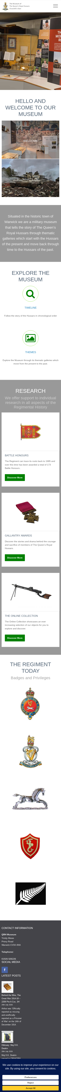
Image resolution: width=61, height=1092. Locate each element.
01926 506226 (9, 959)
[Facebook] (5, 970)
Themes (30, 352)
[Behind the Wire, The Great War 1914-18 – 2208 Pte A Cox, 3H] (7, 987)
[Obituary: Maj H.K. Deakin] (7, 1037)
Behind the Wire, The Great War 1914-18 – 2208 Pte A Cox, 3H (11, 998)
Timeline (31, 307)
